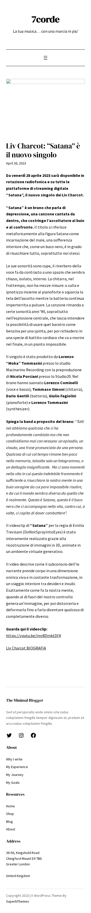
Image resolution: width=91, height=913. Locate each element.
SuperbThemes (17, 901)
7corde (46, 19)
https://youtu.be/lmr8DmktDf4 (33, 635)
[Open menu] (45, 58)
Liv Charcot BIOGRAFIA (26, 647)
